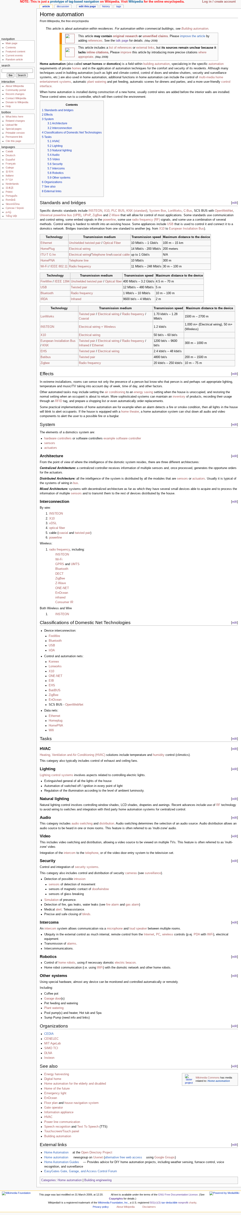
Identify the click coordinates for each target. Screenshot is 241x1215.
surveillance (153, 873)
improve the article (192, 36)
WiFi (210, 934)
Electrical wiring (79, 248)
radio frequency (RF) (146, 219)
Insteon (49, 1057)
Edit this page (87, 6)
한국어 (9, 171)
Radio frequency (80, 266)
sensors (49, 443)
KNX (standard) (136, 210)
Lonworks (55, 666)
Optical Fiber (112, 243)
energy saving (143, 392)
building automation (156, 64)
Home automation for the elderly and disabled (75, 1083)
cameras (131, 873)
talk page (122, 40)
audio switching (82, 823)
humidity (159, 755)
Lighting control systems (56, 775)
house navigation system (81, 1103)
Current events (14, 55)
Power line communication (62, 1122)
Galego (10, 167)
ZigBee (97, 215)
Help (8, 106)
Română (10, 199)
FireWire (46, 281)
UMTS (75, 564)
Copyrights (116, 1198)
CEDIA (49, 1033)
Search (5, 65)
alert (59, 909)
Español (10, 159)
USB (170, 224)
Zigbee (45, 363)
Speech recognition (57, 1126)
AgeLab (55, 1043)
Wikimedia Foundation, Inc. (113, 1202)
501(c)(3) (155, 1202)
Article (46, 6)
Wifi (51, 730)
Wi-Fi (44, 266)
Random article (14, 59)
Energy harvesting (56, 1074)
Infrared (76, 299)
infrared (60, 597)
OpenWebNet (224, 210)
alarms (71, 943)
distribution (106, 823)
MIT (47, 1043)
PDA (197, 934)
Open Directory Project (96, 1152)
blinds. (86, 914)
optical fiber (57, 528)
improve (125, 52)
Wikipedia (136, 1)
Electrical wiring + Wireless (97, 326)
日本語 (9, 187)
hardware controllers (58, 438)
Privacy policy (101, 1206)
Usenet (98, 1157)
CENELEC (51, 1038)
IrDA (52, 650)
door (95, 889)
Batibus (45, 357)
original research (125, 36)
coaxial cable (121, 254)
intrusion (79, 879)
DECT (59, 573)
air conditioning (115, 392)
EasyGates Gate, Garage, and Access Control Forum (80, 1171)
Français (11, 163)
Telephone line (101, 254)
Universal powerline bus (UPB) (60, 215)
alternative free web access (123, 1157)
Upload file (11, 124)
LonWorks (175, 210)
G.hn (52, 254)
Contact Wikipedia (16, 98)
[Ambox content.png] (70, 38)
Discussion (63, 6)
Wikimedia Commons (208, 1077)
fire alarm (112, 904)
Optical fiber (113, 281)
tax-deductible (169, 1202)
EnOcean (61, 592)
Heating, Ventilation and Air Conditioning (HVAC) (72, 755)
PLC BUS (118, 210)
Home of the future (57, 1088)
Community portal (16, 90)
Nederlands (12, 183)
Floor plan (51, 1103)
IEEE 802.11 (59, 266)
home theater (130, 411)
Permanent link (14, 136)
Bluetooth (46, 293)
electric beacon (125, 962)
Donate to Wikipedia (17, 102)
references (95, 40)
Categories (48, 1180)
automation (216, 64)
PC (158, 934)
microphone (115, 928)
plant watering (96, 81)
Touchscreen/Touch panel (61, 1131)
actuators (50, 447)
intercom (70, 853)
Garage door (52, 998)
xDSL (53, 523)
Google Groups (164, 1157)
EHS (43, 351)
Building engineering (98, 1180)
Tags (118, 6)
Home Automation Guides (61, 1162)
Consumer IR (64, 602)
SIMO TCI (51, 1048)
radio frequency (59, 549)
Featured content (15, 51)
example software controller (122, 438)
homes (76, 68)
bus (75, 483)
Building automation (194, 28)
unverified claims (155, 36)
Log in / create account (219, 1)
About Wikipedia (15, 86)
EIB (51, 680)
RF (218, 805)
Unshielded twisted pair (84, 243)
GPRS (59, 564)
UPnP (87, 215)
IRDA (44, 299)
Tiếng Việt (11, 216)
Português (11, 195)
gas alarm (132, 904)
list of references (120, 47)
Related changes (15, 120)
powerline (109, 219)
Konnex (54, 661)
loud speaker (138, 928)
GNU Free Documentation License (178, 1194)
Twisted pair (79, 287)
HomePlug (47, 248)
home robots (66, 962)
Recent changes (15, 94)
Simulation (51, 900)
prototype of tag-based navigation (74, 1)
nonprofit (183, 1202)
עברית (9, 179)
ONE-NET (62, 588)
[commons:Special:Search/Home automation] (189, 1079)
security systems (86, 867)
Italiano (10, 175)
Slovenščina (13, 204)
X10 (106, 210)
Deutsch (10, 155)
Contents (11, 47)
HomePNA (47, 260)
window (104, 889)
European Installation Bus (186, 228)
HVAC (48, 1117)
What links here (14, 116)
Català (9, 151)
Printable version (15, 132)
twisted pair (82, 533)
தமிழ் (8, 212)
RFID (58, 401)
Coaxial (84, 318)
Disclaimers (149, 1206)
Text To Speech (88, 1126)
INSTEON (95, 210)
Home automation (219, 1080)
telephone (91, 853)
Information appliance (58, 1112)
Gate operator (53, 1107)
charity (192, 1202)
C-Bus (188, 210)
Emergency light (55, 1093)
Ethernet (46, 243)
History (106, 6)
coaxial (63, 533)
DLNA (48, 1053)
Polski (9, 191)
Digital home (52, 1079)
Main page (11, 43)
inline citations (97, 52)
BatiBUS (54, 690)
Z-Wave (114, 215)
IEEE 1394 (62, 281)
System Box (157, 210)
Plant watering (54, 1008)
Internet (149, 934)
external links (145, 47)
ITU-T (44, 254)
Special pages (14, 128)
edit (234, 202)
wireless (167, 934)
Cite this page (13, 141)
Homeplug (55, 720)
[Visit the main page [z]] (18, 18)
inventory (179, 396)
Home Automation (56, 1152)
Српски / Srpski (15, 208)
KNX (45, 345)
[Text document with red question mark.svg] (70, 52)
